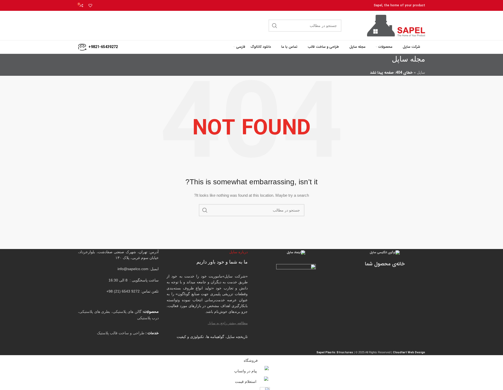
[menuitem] (239, 47)
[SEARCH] (275, 26)
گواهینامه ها (215, 337)
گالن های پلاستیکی (127, 311)
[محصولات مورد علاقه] (90, 5)
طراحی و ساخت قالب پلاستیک (120, 333)
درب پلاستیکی (148, 318)
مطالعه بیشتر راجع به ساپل (228, 323)
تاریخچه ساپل (237, 337)
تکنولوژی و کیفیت (190, 337)
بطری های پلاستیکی (94, 311)
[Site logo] (396, 25)
